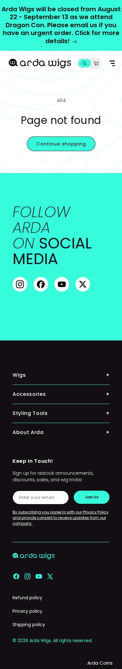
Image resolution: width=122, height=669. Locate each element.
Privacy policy (27, 611)
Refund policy (27, 598)
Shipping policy (29, 624)
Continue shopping (61, 143)
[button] (85, 63)
